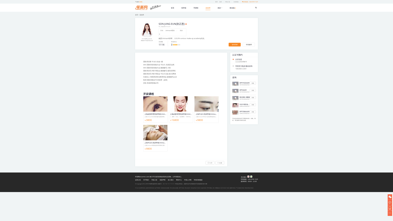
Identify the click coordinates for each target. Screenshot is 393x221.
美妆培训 (194, 188)
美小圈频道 (216, 188)
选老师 (208, 8)
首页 (172, 8)
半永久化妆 (156, 62)
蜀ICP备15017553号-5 (169, 184)
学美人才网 (187, 180)
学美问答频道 (198, 180)
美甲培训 (181, 188)
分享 (210, 163)
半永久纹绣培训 (140, 188)
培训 (198, 188)
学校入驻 (227, 2)
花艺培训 (223, 188)
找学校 (183, 8)
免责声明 (162, 180)
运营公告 (138, 180)
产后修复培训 (240, 188)
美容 (155, 77)
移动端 (232, 8)
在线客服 (236, 2)
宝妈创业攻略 (165, 188)
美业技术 (188, 188)
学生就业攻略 (174, 188)
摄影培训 (232, 188)
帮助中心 (179, 180)
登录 (216, 2)
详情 (253, 83)
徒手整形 (157, 188)
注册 (220, 2)
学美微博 (249, 45)
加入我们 (171, 180)
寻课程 (195, 8)
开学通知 (209, 188)
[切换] (140, 2)
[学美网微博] (248, 177)
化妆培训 (203, 188)
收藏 (220, 163)
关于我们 (146, 180)
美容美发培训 (249, 188)
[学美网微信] (251, 177)
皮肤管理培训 (150, 188)
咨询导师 (235, 45)
